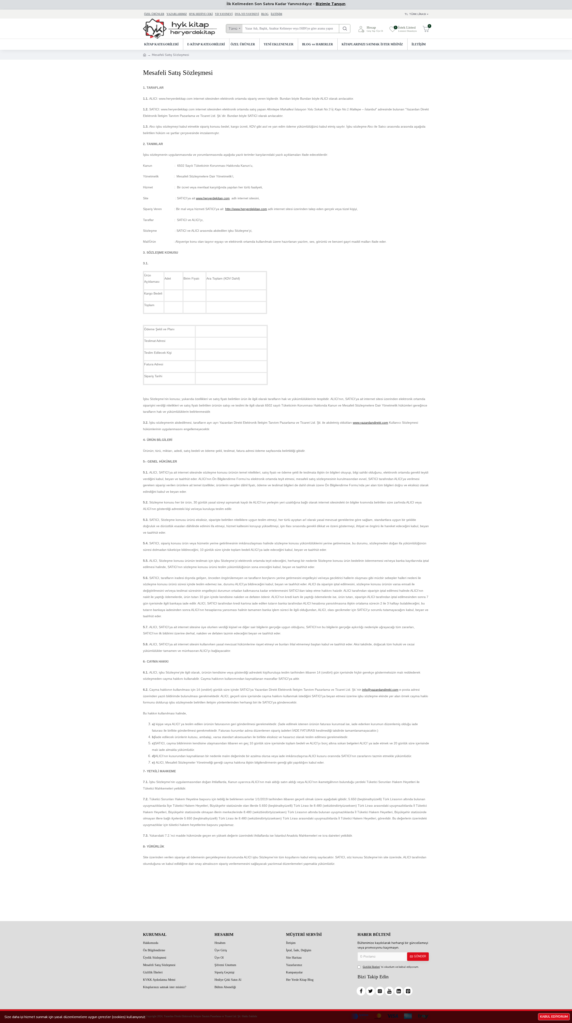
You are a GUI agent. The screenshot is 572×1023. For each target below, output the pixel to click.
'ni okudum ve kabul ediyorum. (391, 967)
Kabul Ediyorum (554, 1017)
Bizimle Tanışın (330, 4)
